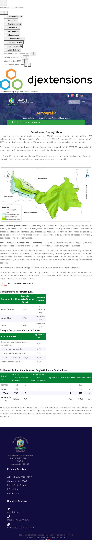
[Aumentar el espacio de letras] (29, 65)
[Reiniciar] (2, 13)
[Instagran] (73, 95)
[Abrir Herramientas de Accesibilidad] (3, 3)
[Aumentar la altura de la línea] (26, 61)
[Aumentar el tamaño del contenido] (34, 53)
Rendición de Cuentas (17, 485)
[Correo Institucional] (82, 95)
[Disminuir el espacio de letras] (25, 65)
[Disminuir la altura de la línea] (23, 61)
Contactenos (13, 493)
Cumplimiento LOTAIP (17, 481)
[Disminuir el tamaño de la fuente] (24, 57)
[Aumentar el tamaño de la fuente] (27, 57)
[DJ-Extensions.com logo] (46, 79)
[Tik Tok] (78, 95)
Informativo (12, 489)
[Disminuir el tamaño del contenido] (31, 53)
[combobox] (74, 102)
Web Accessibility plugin (9, 92)
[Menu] (83, 102)
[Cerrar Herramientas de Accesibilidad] (6, 13)
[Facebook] (69, 95)
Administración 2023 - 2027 (19, 477)
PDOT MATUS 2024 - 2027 (20, 283)
